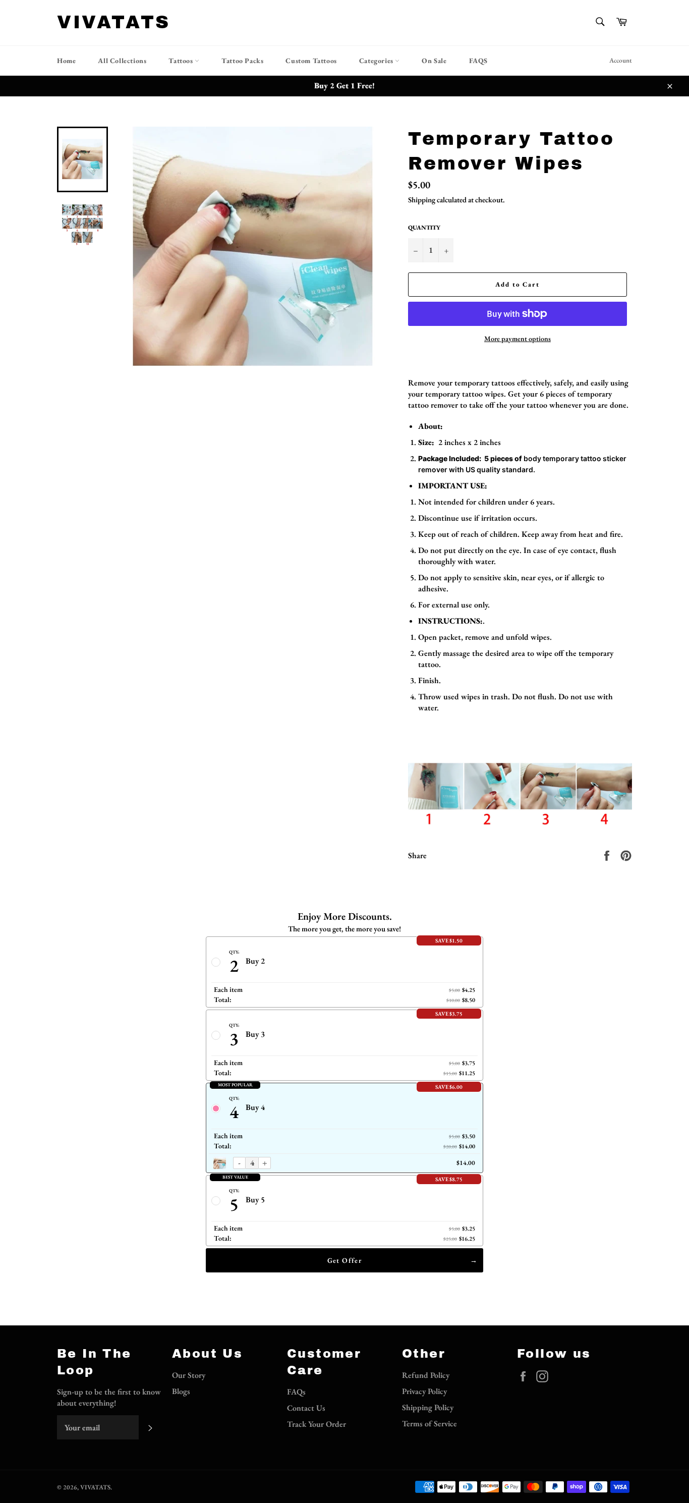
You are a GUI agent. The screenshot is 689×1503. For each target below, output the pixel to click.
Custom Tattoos (310, 60)
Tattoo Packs (242, 60)
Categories (377, 60)
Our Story (188, 1375)
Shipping (421, 199)
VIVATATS (113, 22)
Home (66, 60)
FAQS (478, 60)
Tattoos (181, 60)
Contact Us (306, 1408)
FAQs (296, 1391)
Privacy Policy (424, 1391)
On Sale (434, 60)
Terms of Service (429, 1423)
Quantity (424, 228)
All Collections (122, 60)
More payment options (517, 338)
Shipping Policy (427, 1407)
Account (620, 60)
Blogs (181, 1391)
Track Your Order (316, 1424)
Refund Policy (425, 1375)
